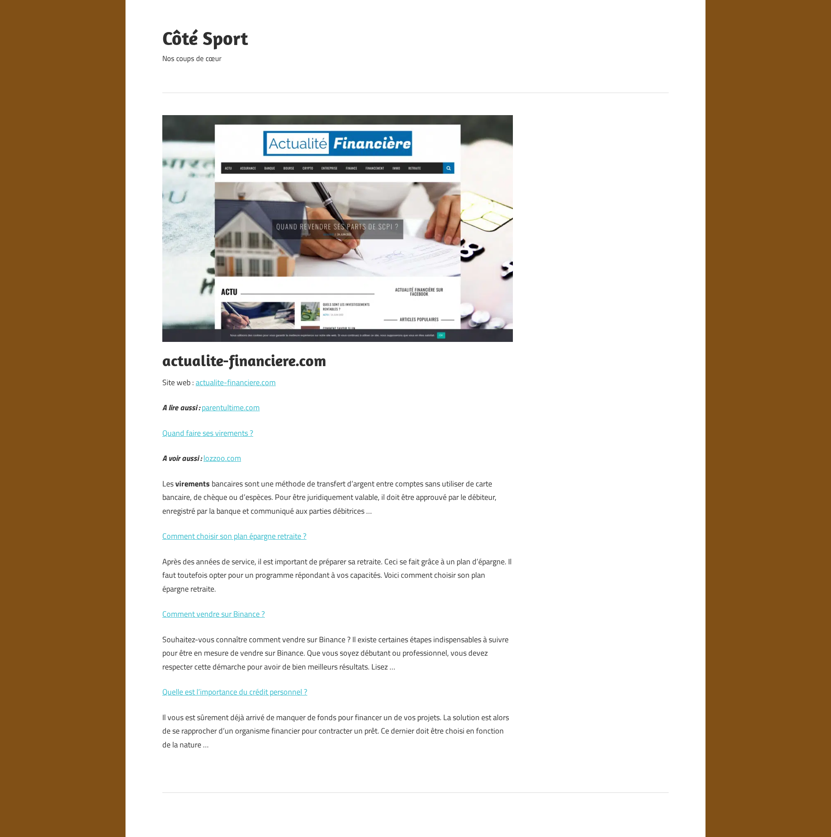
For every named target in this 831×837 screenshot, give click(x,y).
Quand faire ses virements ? (207, 433)
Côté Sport (205, 38)
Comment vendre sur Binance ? (213, 614)
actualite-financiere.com (236, 382)
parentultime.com (231, 407)
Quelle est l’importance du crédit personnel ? (234, 692)
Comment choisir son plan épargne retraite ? (234, 536)
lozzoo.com (222, 458)
